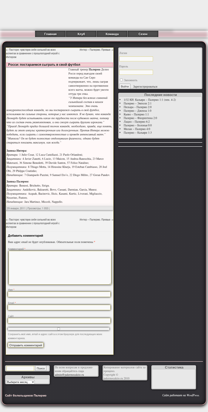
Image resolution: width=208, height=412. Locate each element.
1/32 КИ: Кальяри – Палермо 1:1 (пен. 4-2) (150, 99)
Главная (50, 34)
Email (12, 302)
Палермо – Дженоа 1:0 (137, 110)
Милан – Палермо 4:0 (137, 129)
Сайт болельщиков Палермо (26, 395)
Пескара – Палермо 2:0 (138, 107)
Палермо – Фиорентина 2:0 (140, 118)
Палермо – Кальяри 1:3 (138, 132)
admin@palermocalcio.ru (69, 374)
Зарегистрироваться (145, 86)
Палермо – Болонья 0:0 (138, 125)
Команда (112, 34)
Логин (123, 53)
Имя (11, 289)
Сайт (11, 316)
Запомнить (130, 80)
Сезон (143, 34)
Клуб (81, 34)
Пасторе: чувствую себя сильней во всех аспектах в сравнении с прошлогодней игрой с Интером (33, 53)
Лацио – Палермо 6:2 (137, 121)
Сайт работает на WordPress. (181, 395)
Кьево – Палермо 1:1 (136, 114)
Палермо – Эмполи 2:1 (138, 103)
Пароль (123, 66)
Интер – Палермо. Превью (96, 49)
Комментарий (16, 248)
